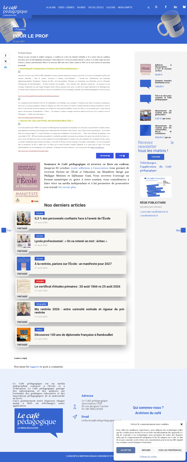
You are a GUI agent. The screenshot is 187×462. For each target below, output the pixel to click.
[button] (181, 424)
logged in (34, 367)
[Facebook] (166, 7)
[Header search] (148, 7)
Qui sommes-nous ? (148, 408)
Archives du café (148, 413)
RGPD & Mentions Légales (84, 456)
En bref (81, 7)
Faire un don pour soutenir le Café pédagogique (163, 98)
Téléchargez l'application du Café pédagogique (156, 166)
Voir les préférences (169, 450)
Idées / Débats (66, 7)
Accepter (126, 450)
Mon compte (125, 7)
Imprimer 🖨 (105, 156)
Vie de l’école (96, 7)
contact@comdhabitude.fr (154, 211)
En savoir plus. (67, 187)
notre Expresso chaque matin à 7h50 (39, 402)
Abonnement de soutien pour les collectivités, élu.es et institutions (163, 130)
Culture (110, 7)
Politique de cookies (148, 457)
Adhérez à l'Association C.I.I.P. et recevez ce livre (163, 68)
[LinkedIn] (175, 7)
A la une (51, 7)
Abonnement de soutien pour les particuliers (163, 113)
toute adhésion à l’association (89, 168)
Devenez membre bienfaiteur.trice (163, 82)
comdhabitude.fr (149, 215)
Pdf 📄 (122, 156)
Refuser (146, 450)
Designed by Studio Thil (109, 456)
